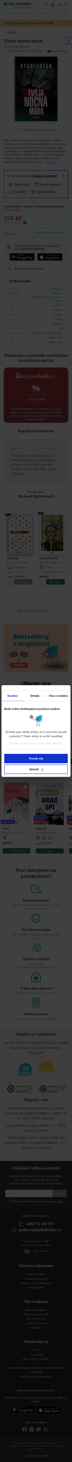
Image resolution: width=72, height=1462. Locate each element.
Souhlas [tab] (12, 695)
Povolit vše (36, 758)
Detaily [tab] (35, 695)
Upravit (34, 769)
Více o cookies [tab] (58, 695)
